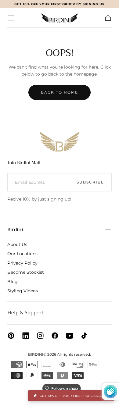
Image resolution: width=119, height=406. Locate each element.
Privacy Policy (22, 263)
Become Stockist (25, 272)
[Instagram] (40, 335)
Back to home (59, 92)
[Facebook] (55, 335)
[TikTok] (84, 335)
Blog (12, 281)
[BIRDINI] (59, 141)
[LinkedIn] (25, 335)
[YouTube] (69, 335)
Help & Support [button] (25, 312)
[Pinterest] (11, 335)
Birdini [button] (15, 229)
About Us (17, 244)
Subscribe (90, 182)
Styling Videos (22, 291)
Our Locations (22, 253)
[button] (11, 18)
